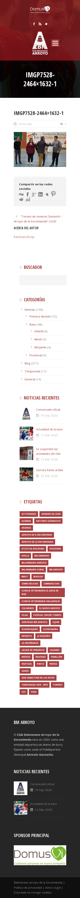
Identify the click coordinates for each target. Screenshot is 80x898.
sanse (25, 670)
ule (24, 691)
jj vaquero (43, 635)
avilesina (55, 548)
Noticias (29, 309)
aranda (26, 527)
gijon (55, 622)
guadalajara (30, 629)
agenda (26, 520)
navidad (41, 656)
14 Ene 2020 (25, 124)
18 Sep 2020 (49, 415)
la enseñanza (30, 642)
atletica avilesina (33, 548)
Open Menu (55, 43)
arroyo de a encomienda (37, 534)
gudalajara (50, 629)
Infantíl (38, 331)
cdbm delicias (30, 583)
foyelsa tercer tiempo (47, 615)
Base (32, 324)
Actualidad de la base (49, 429)
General (29, 379)
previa (53, 663)
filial (25, 615)
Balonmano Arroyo (24, 237)
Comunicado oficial (48, 409)
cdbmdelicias (51, 583)
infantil (27, 635)
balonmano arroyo (34, 562)
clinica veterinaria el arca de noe (40, 592)
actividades (29, 513)
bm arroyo (56, 569)
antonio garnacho (48, 520)
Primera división (40, 316)
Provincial (35, 355)
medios (26, 656)
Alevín (38, 339)
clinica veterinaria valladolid (41, 601)
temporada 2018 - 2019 (35, 684)
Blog (27, 363)
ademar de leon (51, 513)
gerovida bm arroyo (34, 622)
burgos (38, 576)
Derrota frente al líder (49, 470)
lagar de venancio (33, 649)
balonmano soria (33, 569)
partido (27, 663)
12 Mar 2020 (49, 435)
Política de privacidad (28, 887)
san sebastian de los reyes (38, 677)
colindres (28, 608)
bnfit (25, 576)
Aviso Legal (52, 887)
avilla (25, 555)
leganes (55, 649)
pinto (40, 663)
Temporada (32, 371)
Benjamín (40, 347)
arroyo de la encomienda (37, 541)
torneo (57, 684)
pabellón (56, 656)
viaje (34, 691)
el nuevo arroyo (49, 608)
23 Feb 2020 (49, 476)
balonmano (41, 555)
